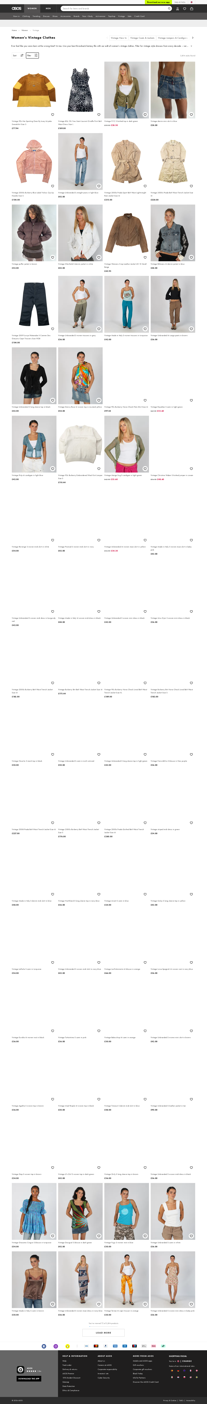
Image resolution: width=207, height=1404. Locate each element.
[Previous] (107, 38)
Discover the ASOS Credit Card (146, 1382)
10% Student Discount (71, 1377)
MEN (48, 8)
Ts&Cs (181, 1400)
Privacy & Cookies (169, 1400)
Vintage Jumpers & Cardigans (173, 37)
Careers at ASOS (105, 1365)
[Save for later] (52, 114)
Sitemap (66, 1382)
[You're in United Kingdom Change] (191, 2)
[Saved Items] (184, 8)
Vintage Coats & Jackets (142, 37)
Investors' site (103, 1373)
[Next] (193, 38)
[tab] (16, 16)
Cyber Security (104, 1377)
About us (101, 1361)
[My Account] (177, 8)
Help (64, 1361)
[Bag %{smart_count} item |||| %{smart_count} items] (191, 8)
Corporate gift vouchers (142, 1369)
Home (14, 30)
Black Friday (138, 1373)
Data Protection (69, 1386)
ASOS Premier (68, 1373)
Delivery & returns (70, 1369)
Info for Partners (139, 1377)
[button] (172, 1371)
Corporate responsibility (107, 1369)
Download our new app (158, 2)
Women (25, 30)
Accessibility (190, 1400)
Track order (67, 1365)
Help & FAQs (180, 2)
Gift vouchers (138, 1365)
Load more (103, 1332)
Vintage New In (119, 37)
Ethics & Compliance (71, 1390)
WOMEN (32, 8)
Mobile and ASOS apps (142, 1361)
